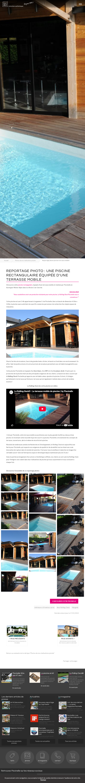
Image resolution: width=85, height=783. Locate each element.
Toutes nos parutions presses (14, 742)
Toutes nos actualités (42, 741)
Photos (27, 761)
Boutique (73, 761)
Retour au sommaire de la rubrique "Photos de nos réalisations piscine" (30, 653)
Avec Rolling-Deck (63, 607)
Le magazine (42, 761)
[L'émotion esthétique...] (5, 4)
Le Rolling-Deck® (76, 673)
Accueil (6, 260)
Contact (57, 761)
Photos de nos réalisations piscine (25, 260)
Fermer (43, 780)
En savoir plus (17, 688)
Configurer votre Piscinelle (64, 601)
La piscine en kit (47, 673)
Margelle (75, 607)
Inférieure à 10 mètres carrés (44, 607)
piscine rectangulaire (25, 285)
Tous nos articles (71, 741)
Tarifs (12, 761)
